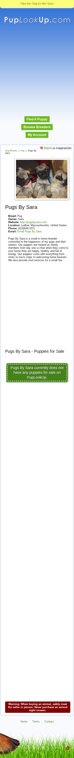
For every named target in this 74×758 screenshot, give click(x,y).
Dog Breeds (11, 150)
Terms (36, 721)
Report (48, 148)
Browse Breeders (37, 127)
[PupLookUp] (37, 23)
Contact (49, 721)
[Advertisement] (37, 70)
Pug (22, 150)
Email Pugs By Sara (29, 231)
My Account (37, 135)
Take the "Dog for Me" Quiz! (37, 3)
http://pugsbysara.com (33, 222)
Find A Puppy (37, 119)
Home (23, 721)
